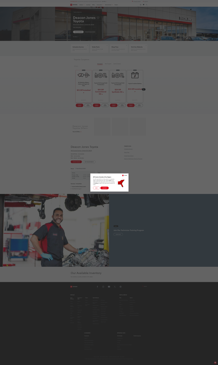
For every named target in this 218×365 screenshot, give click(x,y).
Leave (96, 188)
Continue (104, 188)
